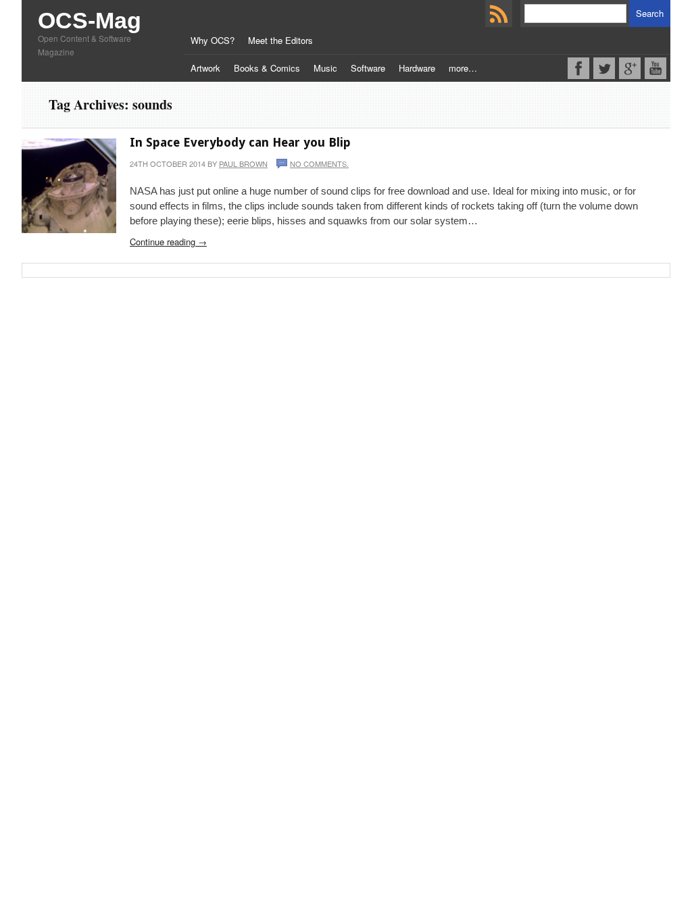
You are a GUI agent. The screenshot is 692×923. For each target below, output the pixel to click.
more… (463, 67)
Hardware (417, 67)
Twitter (604, 68)
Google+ (630, 68)
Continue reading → (168, 241)
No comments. (319, 163)
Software (368, 67)
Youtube (655, 68)
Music (325, 67)
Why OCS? (212, 40)
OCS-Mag (89, 20)
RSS (498, 13)
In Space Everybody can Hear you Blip (240, 142)
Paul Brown (243, 163)
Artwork (205, 67)
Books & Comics (267, 67)
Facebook (578, 68)
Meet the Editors (280, 40)
